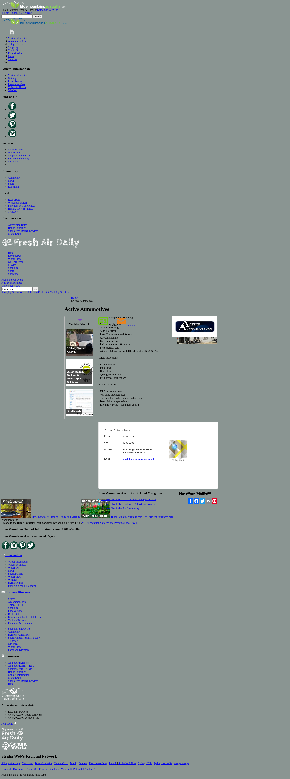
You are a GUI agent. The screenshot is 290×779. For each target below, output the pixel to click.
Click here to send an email (138, 459)
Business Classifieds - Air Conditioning (120, 508)
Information (13, 555)
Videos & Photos (17, 87)
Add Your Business (11, 282)
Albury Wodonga (10, 763)
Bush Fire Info (15, 582)
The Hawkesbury (98, 763)
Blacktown (27, 763)
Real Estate (14, 199)
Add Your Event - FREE (21, 665)
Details (112, 325)
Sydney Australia (163, 763)
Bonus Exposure (17, 227)
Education (13, 186)
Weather (12, 90)
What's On (13, 50)
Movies (12, 264)
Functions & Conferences (21, 205)
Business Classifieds (19, 634)
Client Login (14, 233)
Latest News (14, 255)
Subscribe (13, 273)
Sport (11, 183)
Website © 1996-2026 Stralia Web (79, 769)
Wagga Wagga (181, 763)
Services (12, 59)
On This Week (15, 261)
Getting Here (15, 78)
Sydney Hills (145, 763)
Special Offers (15, 149)
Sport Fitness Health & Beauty (24, 637)
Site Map (54, 769)
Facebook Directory (18, 158)
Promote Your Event (12, 279)
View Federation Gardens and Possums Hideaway (109, 522)
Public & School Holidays (22, 585)
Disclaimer (19, 769)
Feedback (6, 769)
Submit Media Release (20, 668)
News (11, 56)
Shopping (13, 47)
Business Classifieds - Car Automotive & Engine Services (128, 499)
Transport (13, 211)
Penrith (113, 763)
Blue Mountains (43, 763)
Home (11, 252)
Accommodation (17, 41)
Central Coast (61, 763)
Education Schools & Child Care (25, 617)
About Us (32, 769)
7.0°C (29, 11)
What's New (14, 152)
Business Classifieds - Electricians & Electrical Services (128, 504)
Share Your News (10, 285)
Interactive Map (16, 84)
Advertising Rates (17, 224)
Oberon (83, 763)
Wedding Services (17, 202)
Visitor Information (18, 38)
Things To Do (15, 44)
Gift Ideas (13, 161)
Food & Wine (15, 53)
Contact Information (18, 674)
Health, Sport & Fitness (20, 208)
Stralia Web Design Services (23, 230)
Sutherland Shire (127, 763)
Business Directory (18, 592)
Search (11, 598)
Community (14, 177)
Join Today (7, 723)
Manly (73, 763)
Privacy (43, 769)
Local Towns (15, 81)
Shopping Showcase (19, 155)
